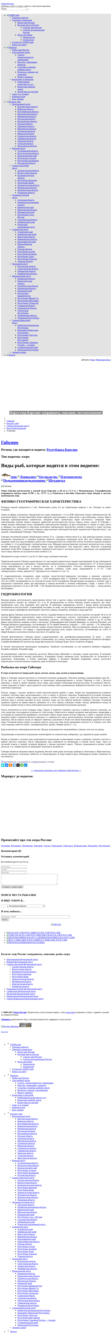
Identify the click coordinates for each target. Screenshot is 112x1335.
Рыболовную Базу (103, 360)
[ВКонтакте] (6, 765)
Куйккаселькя (80, 846)
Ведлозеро (16, 846)
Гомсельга (68, 846)
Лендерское (27, 846)
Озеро (92, 360)
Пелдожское (104, 846)
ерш (14, 477)
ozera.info (70, 1012)
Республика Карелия (16, 428)
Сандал (47, 846)
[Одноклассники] (10, 765)
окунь (53, 477)
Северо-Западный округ (18, 426)
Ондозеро (5, 846)
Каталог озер (13, 423)
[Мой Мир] (25, 765)
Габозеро (9, 442)
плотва (77, 477)
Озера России (7, 3)
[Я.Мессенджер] (2, 765)
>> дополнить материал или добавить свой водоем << (56, 770)
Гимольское (56, 846)
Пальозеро (93, 846)
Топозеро (38, 846)
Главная (10, 421)
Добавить (6, 1019)
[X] (18, 765)
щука (61, 480)
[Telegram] (14, 765)
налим (31, 477)
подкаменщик (35, 480)
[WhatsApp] (21, 765)
